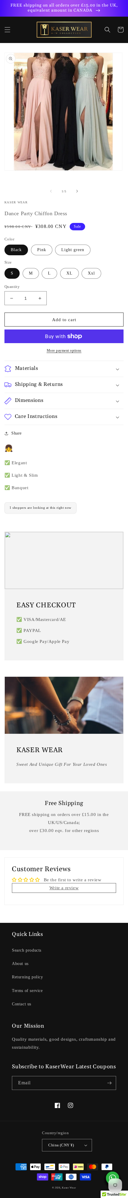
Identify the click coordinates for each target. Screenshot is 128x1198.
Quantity (12, 286)
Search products (26, 950)
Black (16, 250)
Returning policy (27, 977)
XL (69, 273)
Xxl (91, 273)
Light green (72, 250)
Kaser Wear (69, 1187)
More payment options (64, 350)
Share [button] (16, 433)
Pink (41, 250)
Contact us (21, 1004)
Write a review (64, 887)
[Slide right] (77, 191)
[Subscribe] (109, 1083)
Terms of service (27, 990)
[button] (7, 29)
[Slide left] (50, 191)
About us (20, 963)
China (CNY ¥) (61, 1145)
